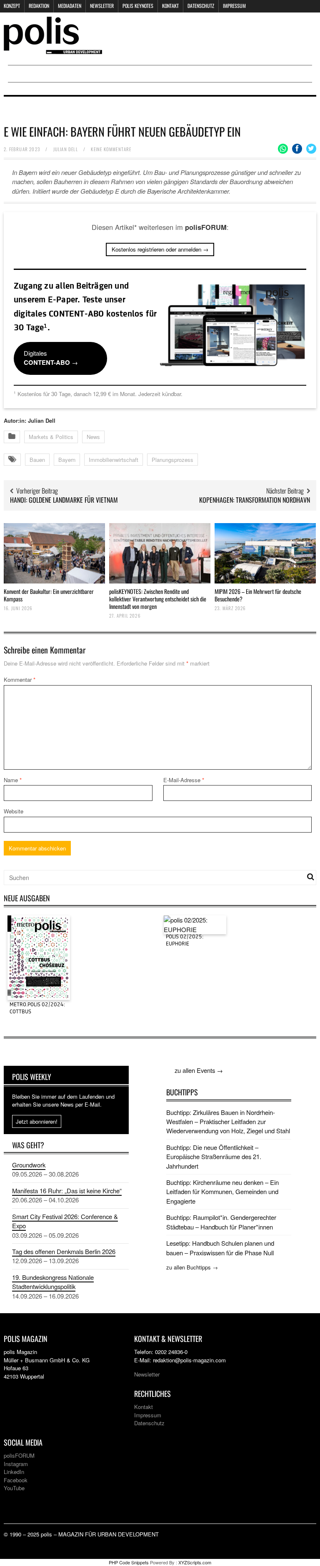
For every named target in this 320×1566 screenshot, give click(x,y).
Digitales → (51, 358)
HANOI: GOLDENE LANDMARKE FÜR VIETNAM (64, 500)
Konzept (12, 5)
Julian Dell (65, 149)
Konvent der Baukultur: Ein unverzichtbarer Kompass (49, 595)
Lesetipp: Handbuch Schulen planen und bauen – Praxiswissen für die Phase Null (220, 1248)
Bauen (37, 460)
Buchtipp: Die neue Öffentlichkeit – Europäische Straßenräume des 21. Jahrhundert (213, 1156)
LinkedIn (14, 1472)
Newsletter (102, 5)
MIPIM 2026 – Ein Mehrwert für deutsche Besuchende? (258, 595)
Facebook (16, 1480)
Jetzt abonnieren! (37, 1121)
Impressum (234, 5)
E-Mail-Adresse (183, 780)
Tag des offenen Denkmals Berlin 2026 (63, 1251)
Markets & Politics (51, 437)
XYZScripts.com (194, 1562)
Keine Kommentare (111, 149)
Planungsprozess (172, 460)
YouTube (14, 1488)
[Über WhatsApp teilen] (283, 149)
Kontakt (170, 5)
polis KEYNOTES (137, 5)
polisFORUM (19, 1455)
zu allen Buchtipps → (192, 1267)
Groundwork (28, 1164)
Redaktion (39, 5)
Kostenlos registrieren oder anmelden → (160, 249)
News (93, 437)
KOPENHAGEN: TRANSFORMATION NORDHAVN (254, 500)
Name (13, 780)
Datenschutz (201, 5)
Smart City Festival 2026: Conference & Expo (65, 1221)
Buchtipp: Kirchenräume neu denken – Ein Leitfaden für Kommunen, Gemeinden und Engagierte (222, 1191)
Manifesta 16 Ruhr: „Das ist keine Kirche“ (67, 1190)
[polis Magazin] (53, 48)
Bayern (66, 460)
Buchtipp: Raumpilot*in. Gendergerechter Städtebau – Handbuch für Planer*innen (221, 1222)
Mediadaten (69, 5)
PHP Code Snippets (129, 1562)
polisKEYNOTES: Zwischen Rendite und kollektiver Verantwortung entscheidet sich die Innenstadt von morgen (157, 599)
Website (13, 811)
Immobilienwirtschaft (113, 460)
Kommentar (19, 679)
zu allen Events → (199, 1070)
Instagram (16, 1464)
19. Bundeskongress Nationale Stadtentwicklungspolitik (53, 1282)
